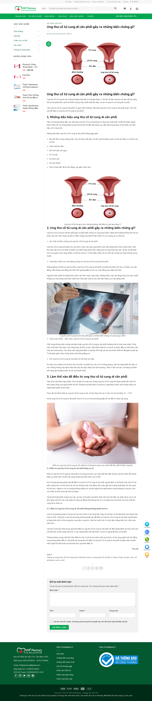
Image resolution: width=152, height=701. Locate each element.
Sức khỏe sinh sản (54, 23)
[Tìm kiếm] (115, 9)
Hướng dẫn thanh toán (81, 2)
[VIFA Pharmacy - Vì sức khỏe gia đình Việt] (25, 8)
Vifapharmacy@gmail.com (29, 665)
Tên (52, 610)
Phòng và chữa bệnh (22, 50)
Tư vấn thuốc (35, 16)
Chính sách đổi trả (98, 2)
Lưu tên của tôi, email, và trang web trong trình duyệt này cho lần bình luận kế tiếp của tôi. (90, 621)
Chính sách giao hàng (64, 674)
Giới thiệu (68, 2)
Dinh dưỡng (18, 31)
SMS (147, 557)
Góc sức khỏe (76, 16)
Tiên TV (69, 34)
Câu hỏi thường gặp (64, 666)
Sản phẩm (49, 16)
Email (82, 610)
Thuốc (90, 16)
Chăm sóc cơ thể (20, 40)
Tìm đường (147, 527)
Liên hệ (125, 2)
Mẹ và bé (17, 45)
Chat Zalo (147, 534)
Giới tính (17, 36)
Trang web (113, 610)
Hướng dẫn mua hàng (65, 658)
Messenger (147, 550)
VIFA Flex (62, 16)
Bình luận (54, 590)
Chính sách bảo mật (113, 2)
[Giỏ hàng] (137, 8)
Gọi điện (147, 542)
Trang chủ (20, 16)
